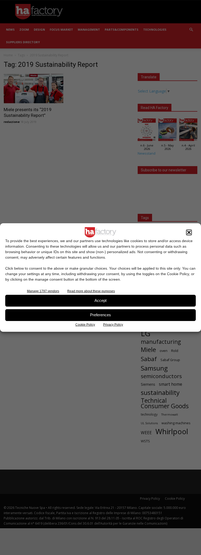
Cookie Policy (85, 325)
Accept (100, 300)
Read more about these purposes (91, 291)
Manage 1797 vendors (43, 291)
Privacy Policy (113, 325)
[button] (189, 232)
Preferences (100, 315)
